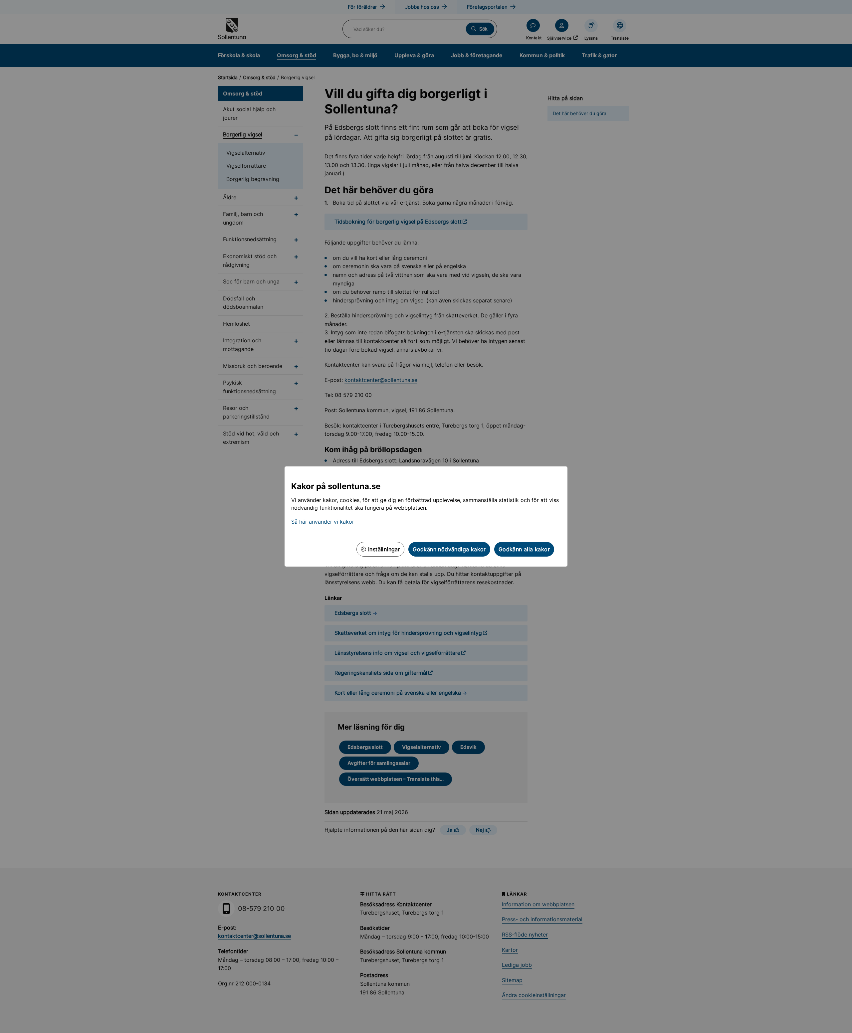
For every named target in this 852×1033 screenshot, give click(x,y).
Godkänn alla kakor (524, 549)
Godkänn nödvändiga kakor (449, 549)
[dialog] (426, 516)
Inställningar (383, 549)
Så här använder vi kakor (322, 521)
